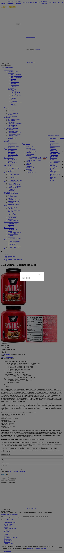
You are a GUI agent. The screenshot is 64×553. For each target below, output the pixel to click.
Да (23, 278)
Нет (28, 278)
